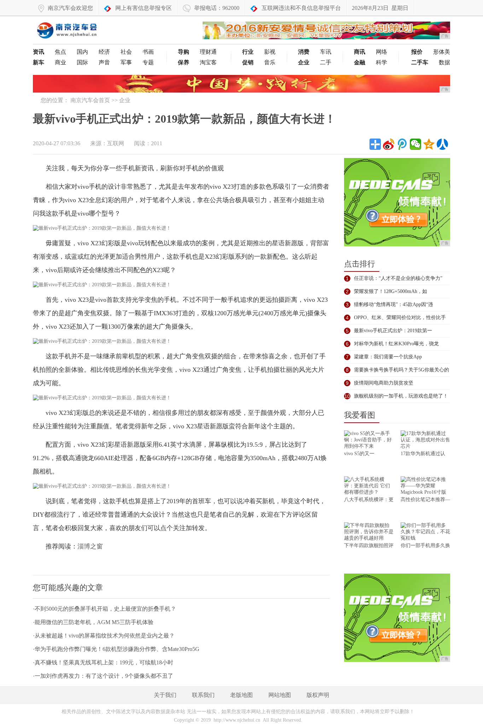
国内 (82, 52)
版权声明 (318, 695)
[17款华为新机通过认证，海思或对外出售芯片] (425, 440)
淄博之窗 (90, 546)
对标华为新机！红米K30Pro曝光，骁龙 (396, 343)
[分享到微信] (415, 144)
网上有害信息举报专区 (143, 8)
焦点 (60, 52)
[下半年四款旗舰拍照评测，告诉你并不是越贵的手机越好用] (369, 532)
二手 (325, 62)
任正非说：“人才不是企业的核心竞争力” (398, 278)
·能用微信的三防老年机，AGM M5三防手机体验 (93, 622)
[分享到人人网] (442, 144)
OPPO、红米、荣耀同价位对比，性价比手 (400, 317)
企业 (124, 100)
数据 (444, 62)
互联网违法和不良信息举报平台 (301, 8)
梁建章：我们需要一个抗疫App (388, 356)
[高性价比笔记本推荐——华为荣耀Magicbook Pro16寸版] (425, 486)
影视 (269, 52)
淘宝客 (208, 62)
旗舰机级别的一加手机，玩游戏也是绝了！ (401, 396)
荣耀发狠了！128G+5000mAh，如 (390, 291)
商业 (60, 62)
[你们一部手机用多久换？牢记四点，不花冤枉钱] (425, 532)
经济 (104, 52)
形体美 (441, 52)
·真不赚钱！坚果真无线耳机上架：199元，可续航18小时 (103, 662)
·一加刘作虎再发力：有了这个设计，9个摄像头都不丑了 (103, 676)
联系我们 (203, 695)
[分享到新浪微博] (388, 144)
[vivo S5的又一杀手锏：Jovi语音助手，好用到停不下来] (369, 440)
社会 (126, 52)
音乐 (269, 62)
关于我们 (165, 695)
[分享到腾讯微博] (402, 144)
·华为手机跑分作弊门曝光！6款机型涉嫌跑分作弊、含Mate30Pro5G (116, 649)
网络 (381, 52)
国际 (82, 62)
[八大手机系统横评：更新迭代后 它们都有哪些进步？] (369, 486)
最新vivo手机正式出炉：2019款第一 (393, 330)
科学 (381, 62)
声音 (104, 62)
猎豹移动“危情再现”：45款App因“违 (393, 304)
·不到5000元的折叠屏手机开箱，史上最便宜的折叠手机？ (104, 609)
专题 (148, 62)
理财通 (208, 52)
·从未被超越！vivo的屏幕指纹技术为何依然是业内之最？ (104, 636)
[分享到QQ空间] (429, 144)
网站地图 (279, 695)
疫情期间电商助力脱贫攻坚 (383, 383)
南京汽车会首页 (90, 100)
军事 (126, 62)
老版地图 (241, 695)
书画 (148, 52)
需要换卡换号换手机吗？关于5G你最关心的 (401, 369)
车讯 (325, 52)
